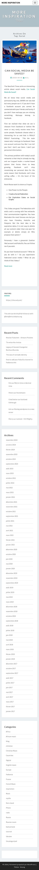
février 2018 (10, 654)
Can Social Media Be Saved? (19, 72)
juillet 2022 (10, 483)
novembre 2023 (11, 454)
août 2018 (9, 625)
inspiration (10, 789)
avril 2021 (9, 530)
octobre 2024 (11, 445)
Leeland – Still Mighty (24, 419)
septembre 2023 (12, 464)
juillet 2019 (10, 592)
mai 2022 (9, 488)
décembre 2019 (11, 573)
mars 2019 (10, 602)
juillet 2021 (10, 521)
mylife (8, 798)
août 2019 (9, 587)
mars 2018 (10, 649)
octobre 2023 (11, 459)
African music (11, 736)
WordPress (31, 864)
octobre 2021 (11, 511)
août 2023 (9, 468)
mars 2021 (10, 535)
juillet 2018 (10, 630)
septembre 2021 (12, 516)
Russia (8, 817)
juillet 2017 (10, 683)
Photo (8, 808)
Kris (10, 383)
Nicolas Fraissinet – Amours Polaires (19, 338)
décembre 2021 (11, 502)
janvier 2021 (10, 545)
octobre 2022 (11, 478)
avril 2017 (9, 697)
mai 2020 (9, 564)
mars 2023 (10, 473)
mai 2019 (9, 597)
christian (9, 746)
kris (27, 78)
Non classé (10, 803)
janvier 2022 (10, 497)
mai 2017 (9, 692)
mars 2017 (10, 702)
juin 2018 (9, 635)
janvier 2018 (10, 659)
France (8, 779)
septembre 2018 (12, 621)
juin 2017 (9, 687)
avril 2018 (9, 645)
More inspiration (11, 2)
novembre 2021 (11, 507)
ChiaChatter (13, 399)
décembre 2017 (11, 664)
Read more (8, 266)
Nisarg (22, 867)
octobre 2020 (11, 554)
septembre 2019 (12, 583)
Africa (8, 732)
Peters (11, 393)
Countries (9, 755)
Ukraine (9, 836)
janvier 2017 (10, 711)
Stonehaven (20, 393)
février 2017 (10, 706)
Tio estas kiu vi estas (13, 342)
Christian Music (11, 751)
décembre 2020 (11, 549)
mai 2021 (9, 526)
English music (11, 765)
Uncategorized (11, 841)
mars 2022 (10, 492)
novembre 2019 (11, 578)
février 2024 (10, 450)
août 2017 (9, 678)
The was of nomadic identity (16, 355)
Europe (8, 770)
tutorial (9, 831)
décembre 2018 (11, 607)
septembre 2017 (12, 673)
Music (8, 793)
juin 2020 (9, 559)
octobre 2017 (11, 668)
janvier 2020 (10, 568)
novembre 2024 (11, 440)
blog (7, 741)
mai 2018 (9, 640)
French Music (10, 784)
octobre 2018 (11, 616)
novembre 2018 (11, 611)
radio (8, 813)
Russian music (11, 822)
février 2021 (10, 540)
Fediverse (9, 774)
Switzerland (10, 827)
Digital (8, 760)
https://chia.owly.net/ (14, 300)
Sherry (11, 419)
